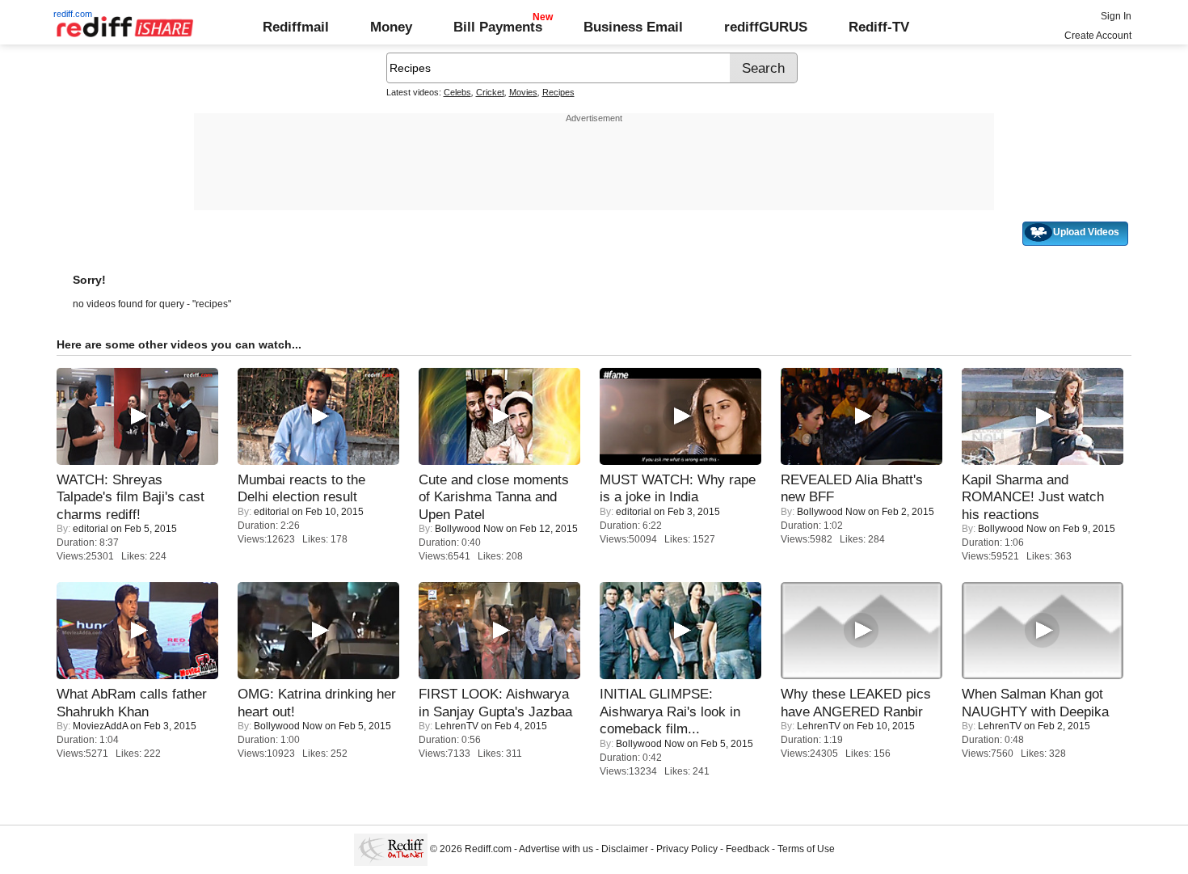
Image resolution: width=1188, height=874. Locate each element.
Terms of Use (806, 849)
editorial (90, 528)
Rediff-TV (879, 26)
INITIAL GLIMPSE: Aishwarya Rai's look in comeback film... (670, 711)
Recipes (558, 92)
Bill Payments (497, 26)
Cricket (490, 92)
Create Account (1097, 35)
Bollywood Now (469, 528)
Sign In (1116, 16)
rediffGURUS (765, 26)
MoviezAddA (100, 726)
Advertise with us (556, 849)
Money (391, 26)
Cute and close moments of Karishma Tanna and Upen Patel (494, 496)
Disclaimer (624, 849)
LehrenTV (456, 726)
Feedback (747, 849)
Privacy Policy (687, 849)
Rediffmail (296, 26)
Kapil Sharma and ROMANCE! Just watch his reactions (1033, 496)
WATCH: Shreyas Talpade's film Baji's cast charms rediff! (130, 496)
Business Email (633, 26)
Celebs (457, 92)
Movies (523, 92)
